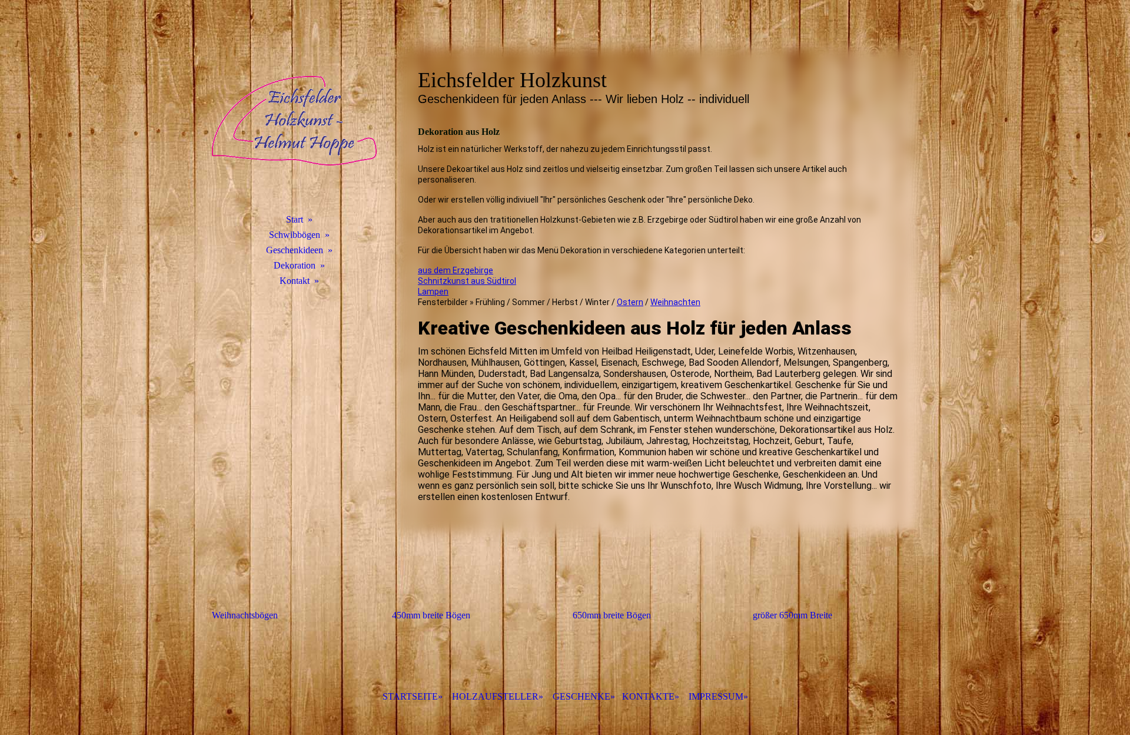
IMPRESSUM (716, 696)
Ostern (630, 302)
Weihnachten (675, 302)
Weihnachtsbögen (245, 615)
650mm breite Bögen (612, 615)
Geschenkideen (294, 250)
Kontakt (295, 281)
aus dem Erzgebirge (455, 270)
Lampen (433, 291)
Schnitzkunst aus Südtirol (467, 281)
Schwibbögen (294, 235)
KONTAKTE (648, 696)
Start (294, 219)
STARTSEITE (410, 696)
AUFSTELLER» (497, 696)
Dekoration (294, 265)
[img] (294, 120)
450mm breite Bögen (431, 615)
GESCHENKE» (584, 696)
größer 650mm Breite (792, 615)
